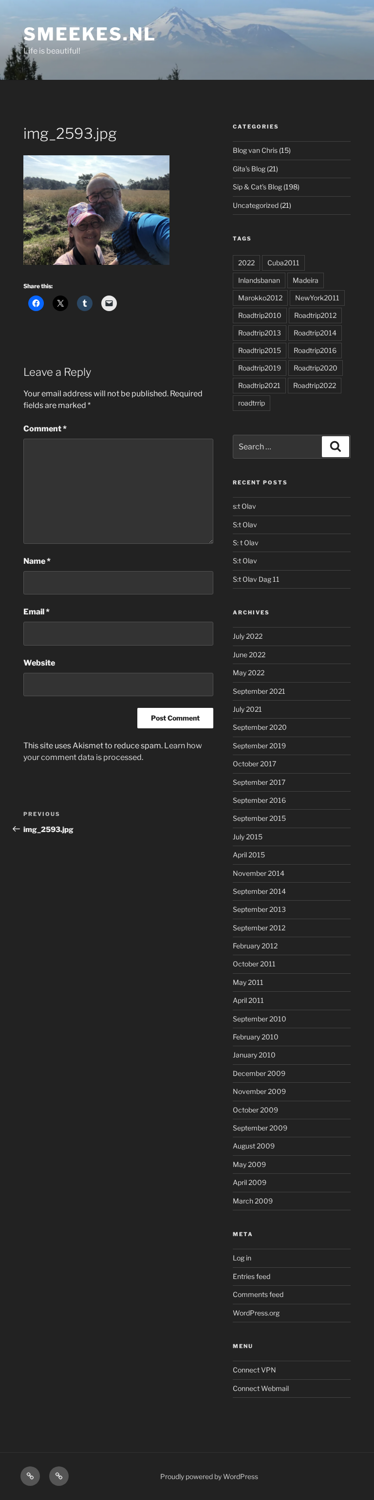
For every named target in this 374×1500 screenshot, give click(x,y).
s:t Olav (244, 506)
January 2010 (254, 1055)
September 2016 (259, 800)
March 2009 (253, 1201)
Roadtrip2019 (259, 368)
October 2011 (254, 964)
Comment (45, 428)
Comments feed (258, 1294)
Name (37, 561)
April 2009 (249, 1182)
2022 (246, 263)
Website (39, 662)
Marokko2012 (260, 298)
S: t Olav (246, 542)
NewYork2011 (317, 298)
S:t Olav (245, 524)
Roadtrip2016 (315, 350)
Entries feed (251, 1276)
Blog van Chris (255, 150)
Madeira (305, 280)
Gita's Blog (249, 169)
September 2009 (260, 1128)
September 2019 (259, 745)
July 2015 (247, 837)
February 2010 (256, 1037)
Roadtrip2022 (314, 385)
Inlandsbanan (259, 280)
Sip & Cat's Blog (257, 187)
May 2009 (249, 1164)
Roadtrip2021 (259, 385)
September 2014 (259, 891)
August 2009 (254, 1146)
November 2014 (258, 873)
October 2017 (254, 763)
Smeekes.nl (89, 34)
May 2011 (248, 982)
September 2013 (259, 909)
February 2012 (255, 946)
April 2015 (249, 855)
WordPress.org (256, 1313)
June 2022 (249, 654)
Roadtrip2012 (315, 315)
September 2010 (259, 1019)
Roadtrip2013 (259, 333)
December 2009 (259, 1073)
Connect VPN (254, 1370)
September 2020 (260, 727)
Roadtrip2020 (315, 368)
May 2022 (248, 672)
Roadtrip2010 (259, 315)
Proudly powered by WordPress (209, 1476)
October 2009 (255, 1110)
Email (36, 611)
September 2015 (259, 818)
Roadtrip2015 (259, 350)
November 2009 (259, 1091)
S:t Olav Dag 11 (256, 579)
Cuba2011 (283, 263)
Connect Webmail (261, 1388)
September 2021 (259, 691)
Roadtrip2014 (315, 333)
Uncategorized (256, 205)
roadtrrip (251, 403)
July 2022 (247, 636)
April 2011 (248, 1000)
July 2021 (247, 709)
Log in (242, 1258)
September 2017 (259, 782)
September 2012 (259, 928)
